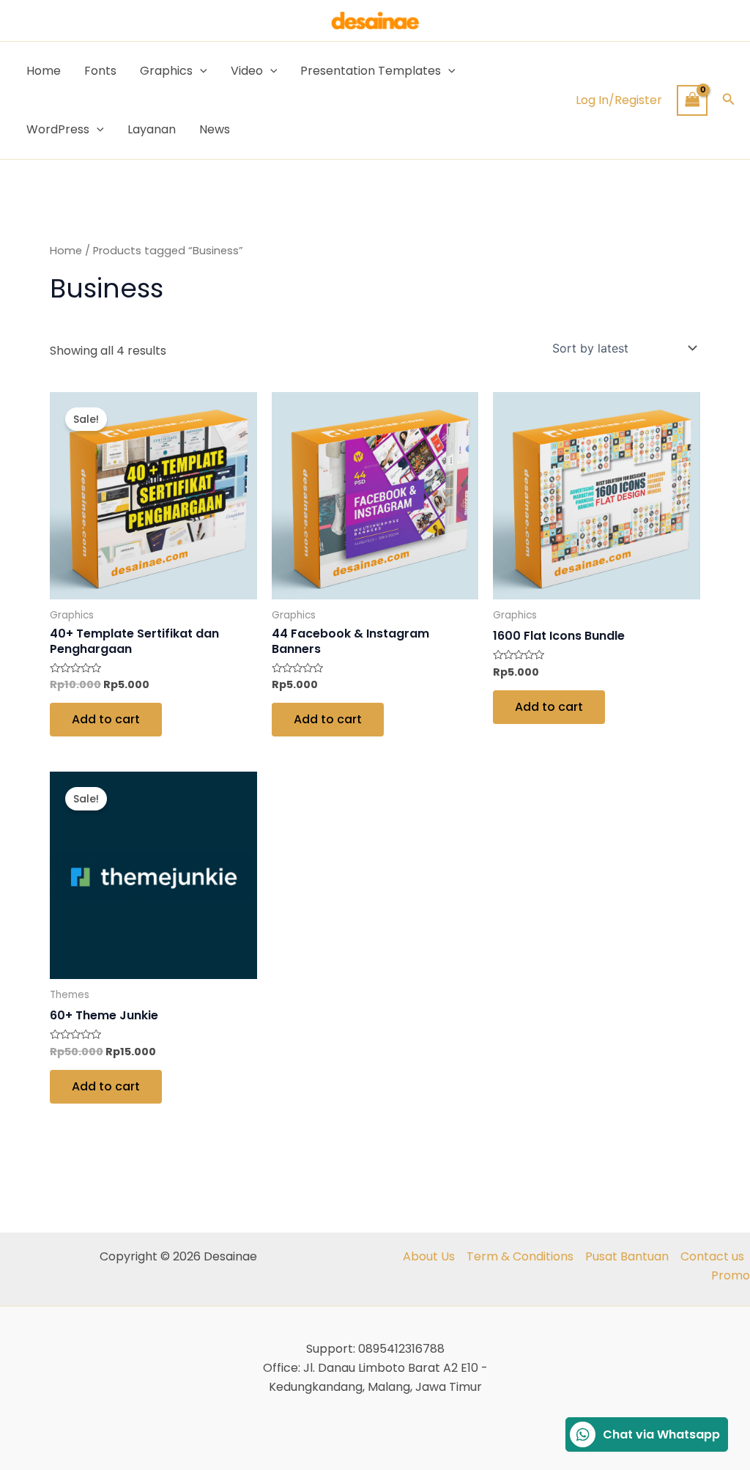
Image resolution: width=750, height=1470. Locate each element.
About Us (429, 1256)
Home (43, 70)
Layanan (151, 129)
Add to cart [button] (106, 719)
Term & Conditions (520, 1256)
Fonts (100, 70)
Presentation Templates (370, 70)
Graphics (166, 70)
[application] (200, 71)
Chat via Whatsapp (661, 1434)
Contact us (712, 1256)
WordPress (57, 129)
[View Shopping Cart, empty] (692, 100)
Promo (730, 1275)
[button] (728, 100)
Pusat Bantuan (627, 1256)
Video (247, 70)
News (214, 129)
